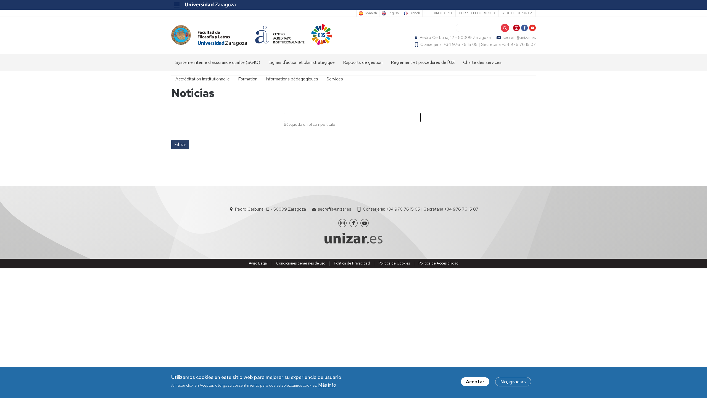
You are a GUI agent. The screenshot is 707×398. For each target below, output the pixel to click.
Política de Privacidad (352, 263)
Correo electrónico (477, 13)
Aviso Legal (258, 263)
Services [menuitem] (334, 79)
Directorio (442, 13)
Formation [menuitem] (247, 79)
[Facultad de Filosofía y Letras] (209, 35)
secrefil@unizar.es (519, 37)
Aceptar (475, 382)
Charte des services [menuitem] (482, 62)
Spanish (371, 13)
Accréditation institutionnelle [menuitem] (202, 79)
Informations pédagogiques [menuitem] (292, 79)
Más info (327, 385)
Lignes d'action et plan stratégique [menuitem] (301, 62)
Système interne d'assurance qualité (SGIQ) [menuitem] (217, 62)
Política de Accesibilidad (438, 263)
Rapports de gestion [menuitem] (362, 62)
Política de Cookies (394, 263)
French (415, 13)
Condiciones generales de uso (300, 263)
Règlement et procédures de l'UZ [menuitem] (423, 62)
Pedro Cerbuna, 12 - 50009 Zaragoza (455, 37)
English (393, 13)
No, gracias (513, 382)
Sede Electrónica (517, 13)
